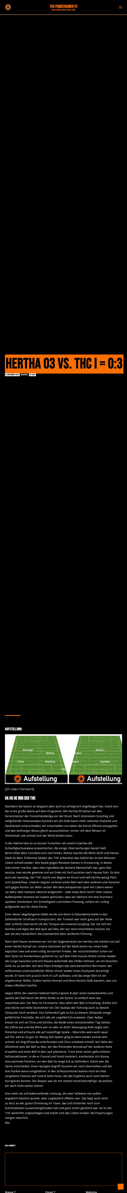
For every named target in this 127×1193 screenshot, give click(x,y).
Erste (25, 375)
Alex (33, 375)
